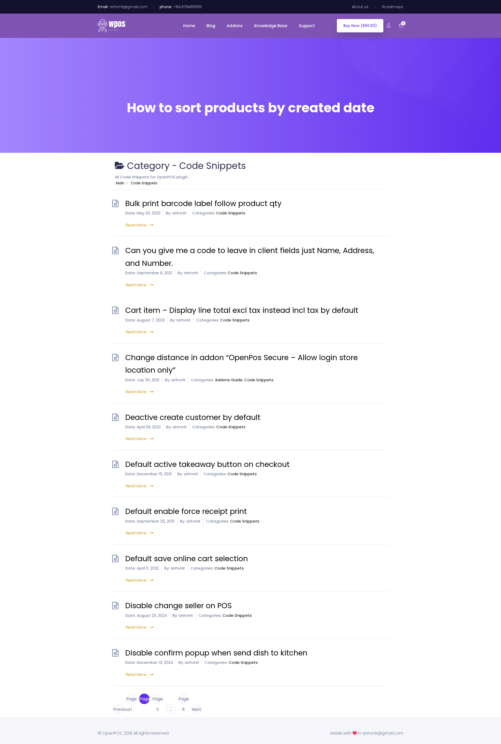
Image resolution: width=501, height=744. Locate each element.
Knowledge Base (271, 25)
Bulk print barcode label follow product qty (203, 203)
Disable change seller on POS (178, 605)
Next (196, 709)
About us (360, 6)
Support (307, 25)
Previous (118, 709)
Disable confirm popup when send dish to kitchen (216, 653)
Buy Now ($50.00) (360, 25)
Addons (235, 25)
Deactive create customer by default (192, 417)
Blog (211, 25)
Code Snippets (230, 213)
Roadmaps (392, 6)
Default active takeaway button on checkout (207, 464)
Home (189, 25)
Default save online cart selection (186, 558)
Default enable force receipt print (186, 511)
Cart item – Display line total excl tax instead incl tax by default (241, 310)
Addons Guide (228, 380)
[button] (398, 25)
